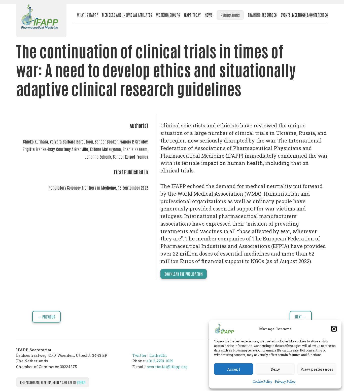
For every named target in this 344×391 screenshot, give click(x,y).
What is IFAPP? (87, 14)
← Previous (46, 316)
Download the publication (183, 273)
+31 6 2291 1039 (160, 360)
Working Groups (168, 14)
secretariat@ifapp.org (167, 366)
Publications (230, 15)
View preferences (316, 369)
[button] (333, 328)
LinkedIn (158, 355)
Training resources (262, 14)
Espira (81, 382)
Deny (275, 369)
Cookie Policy (262, 381)
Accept (233, 369)
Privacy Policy (285, 381)
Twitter (139, 355)
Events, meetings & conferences (304, 14)
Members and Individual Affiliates (127, 14)
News (209, 14)
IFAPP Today (192, 14)
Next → (300, 316)
